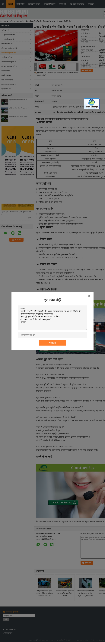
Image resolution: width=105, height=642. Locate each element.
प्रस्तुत (52, 342)
